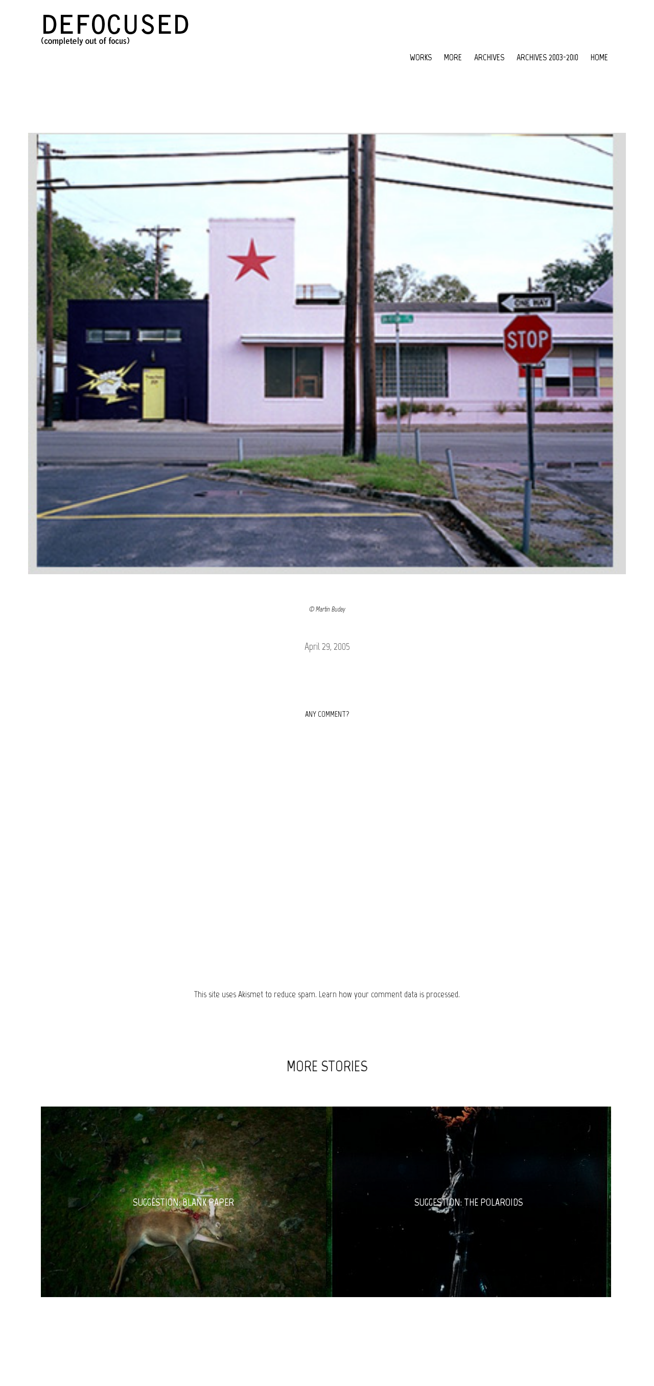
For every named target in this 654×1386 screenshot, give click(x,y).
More (453, 57)
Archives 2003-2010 (547, 57)
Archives (489, 57)
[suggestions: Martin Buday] (327, 353)
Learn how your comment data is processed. (389, 994)
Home (599, 57)
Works (421, 57)
